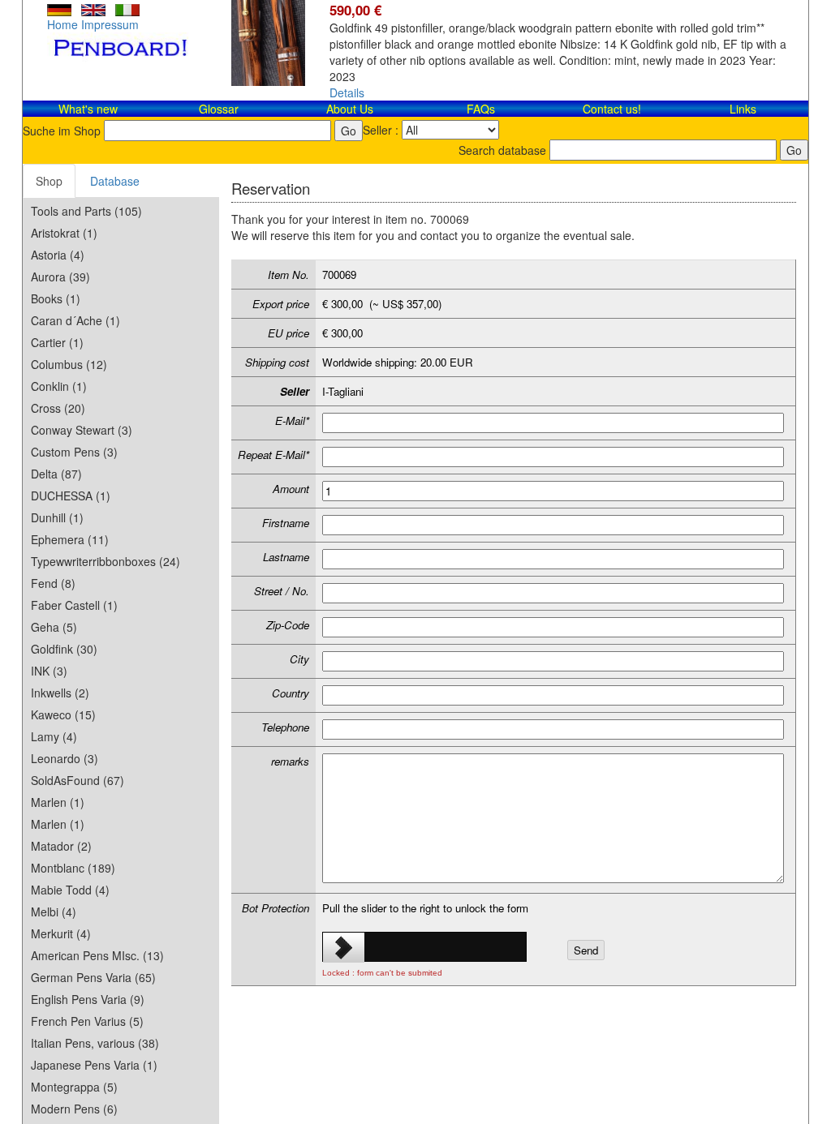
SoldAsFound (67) (77, 780)
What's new (88, 109)
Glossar (219, 109)
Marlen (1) (57, 802)
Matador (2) (61, 846)
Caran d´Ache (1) (75, 320)
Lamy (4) (54, 736)
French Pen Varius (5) (87, 1021)
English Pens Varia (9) (87, 999)
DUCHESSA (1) (70, 495)
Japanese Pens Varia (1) (94, 1065)
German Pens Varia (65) (93, 977)
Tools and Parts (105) (86, 211)
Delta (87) (56, 473)
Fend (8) (53, 583)
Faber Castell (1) (74, 605)
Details (346, 92)
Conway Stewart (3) (81, 430)
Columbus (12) (69, 364)
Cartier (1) (57, 342)
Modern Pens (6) (74, 1108)
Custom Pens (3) (74, 452)
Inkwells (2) (60, 692)
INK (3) (49, 671)
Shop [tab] (49, 181)
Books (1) (55, 298)
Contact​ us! (612, 109)
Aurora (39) (60, 276)
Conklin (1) (59, 386)
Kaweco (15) (63, 714)
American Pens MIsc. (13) (97, 955)
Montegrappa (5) (74, 1087)
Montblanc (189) (73, 868)
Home (62, 24)
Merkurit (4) (61, 933)
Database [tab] (115, 181)
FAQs (481, 109)
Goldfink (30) (64, 649)
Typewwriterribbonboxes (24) (105, 561)
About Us (349, 109)
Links (743, 109)
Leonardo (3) (64, 758)
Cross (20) (58, 408)
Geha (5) (54, 627)
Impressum (110, 24)
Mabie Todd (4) (70, 890)
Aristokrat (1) (64, 233)
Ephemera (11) (70, 539)
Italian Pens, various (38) (95, 1043)
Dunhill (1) (57, 517)
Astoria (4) (57, 255)
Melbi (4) (53, 911)
